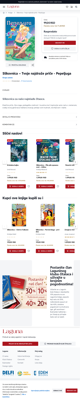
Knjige (10, 13)
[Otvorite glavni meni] (3, 6)
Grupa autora (7, 78)
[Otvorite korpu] (71, 7)
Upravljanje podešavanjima (40, 391)
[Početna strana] (14, 6)
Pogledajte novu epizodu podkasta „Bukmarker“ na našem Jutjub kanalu (40, 2)
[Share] (33, 65)
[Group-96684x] (41, 373)
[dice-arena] (24, 373)
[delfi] (8, 373)
